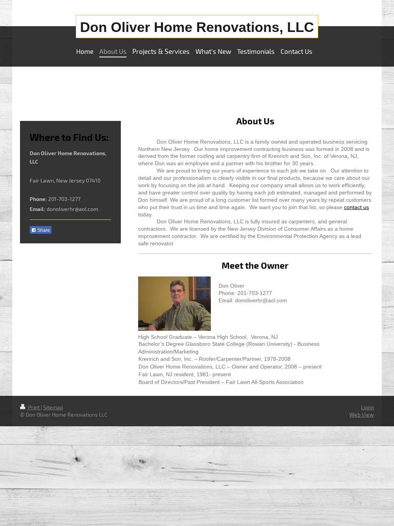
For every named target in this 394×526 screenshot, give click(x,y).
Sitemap (53, 407)
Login (367, 407)
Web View (361, 414)
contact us (356, 207)
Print (34, 407)
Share (43, 230)
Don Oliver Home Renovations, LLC (197, 27)
